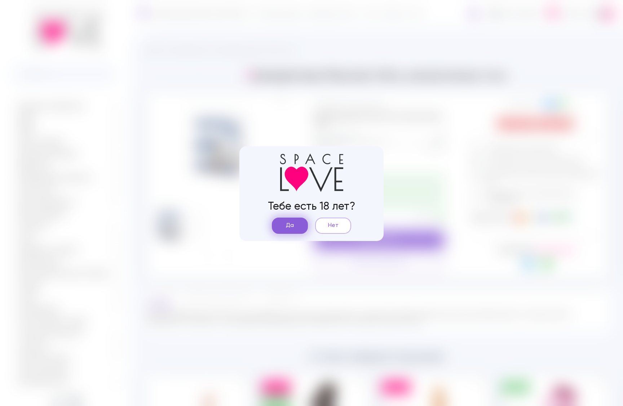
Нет (333, 225)
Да (290, 225)
